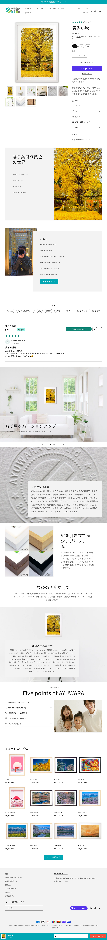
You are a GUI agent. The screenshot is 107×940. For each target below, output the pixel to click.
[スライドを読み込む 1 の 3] (47, 444)
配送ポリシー (77, 925)
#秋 (39, 311)
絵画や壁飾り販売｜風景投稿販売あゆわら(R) (26, 926)
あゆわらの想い (61, 873)
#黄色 (68, 311)
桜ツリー (57, 779)
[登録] (40, 908)
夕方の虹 (81, 846)
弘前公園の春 (34, 812)
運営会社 (8, 885)
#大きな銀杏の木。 (25, 311)
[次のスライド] (59, 444)
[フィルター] (94, 329)
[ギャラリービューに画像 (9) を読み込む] (31, 102)
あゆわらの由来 (10, 889)
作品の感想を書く (78, 329)
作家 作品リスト (49, 282)
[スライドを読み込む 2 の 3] (50, 444)
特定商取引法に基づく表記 (90, 925)
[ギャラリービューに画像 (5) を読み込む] (52, 91)
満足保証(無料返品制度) (13, 877)
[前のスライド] (42, 444)
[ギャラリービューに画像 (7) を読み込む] (10, 102)
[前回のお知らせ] (6, 2)
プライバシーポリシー (57, 925)
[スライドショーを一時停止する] (64, 444)
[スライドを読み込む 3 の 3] (54, 444)
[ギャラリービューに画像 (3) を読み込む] (31, 91)
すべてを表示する (53, 857)
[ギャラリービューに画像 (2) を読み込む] (20, 91)
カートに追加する (97, 936)
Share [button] (76, 134)
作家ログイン (9, 896)
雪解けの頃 (33, 846)
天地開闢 (81, 779)
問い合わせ (9, 892)
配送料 (78, 36)
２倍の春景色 (58, 846)
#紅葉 (48, 311)
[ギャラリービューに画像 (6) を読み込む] (63, 91)
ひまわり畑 (33, 779)
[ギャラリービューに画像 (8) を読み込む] (20, 102)
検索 (6, 874)
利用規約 (68, 925)
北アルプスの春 (10, 846)
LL (88, 46)
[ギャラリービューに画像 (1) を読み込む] (10, 91)
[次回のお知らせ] (101, 2)
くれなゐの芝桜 (10, 812)
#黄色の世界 (80, 311)
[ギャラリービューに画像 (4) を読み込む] (42, 91)
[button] (90, 10)
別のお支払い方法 (87, 74)
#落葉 (58, 311)
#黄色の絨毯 (95, 311)
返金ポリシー (45, 925)
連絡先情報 (55, 928)
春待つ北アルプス (84, 812)
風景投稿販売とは (11, 881)
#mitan (10, 311)
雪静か (7, 779)
